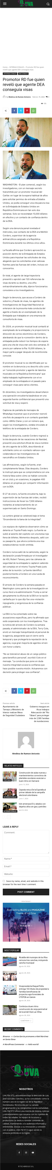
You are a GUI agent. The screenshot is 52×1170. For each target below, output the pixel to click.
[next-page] (9, 817)
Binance (6, 1036)
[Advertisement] (26, 35)
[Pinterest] (27, 110)
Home (5, 67)
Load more (25, 1020)
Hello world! (33, 1044)
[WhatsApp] (33, 110)
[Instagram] (26, 1152)
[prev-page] (4, 817)
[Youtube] (32, 1152)
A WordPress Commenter (13, 1044)
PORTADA (7, 780)
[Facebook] (14, 110)
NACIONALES (23, 74)
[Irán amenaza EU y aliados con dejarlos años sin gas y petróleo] (10, 807)
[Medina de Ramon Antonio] (4, 97)
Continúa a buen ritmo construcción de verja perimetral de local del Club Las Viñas (33, 1009)
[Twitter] (20, 110)
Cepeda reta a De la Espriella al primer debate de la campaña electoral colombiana (32, 792)
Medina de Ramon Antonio (20, 97)
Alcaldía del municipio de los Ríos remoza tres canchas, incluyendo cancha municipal (33, 960)
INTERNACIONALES (16, 67)
